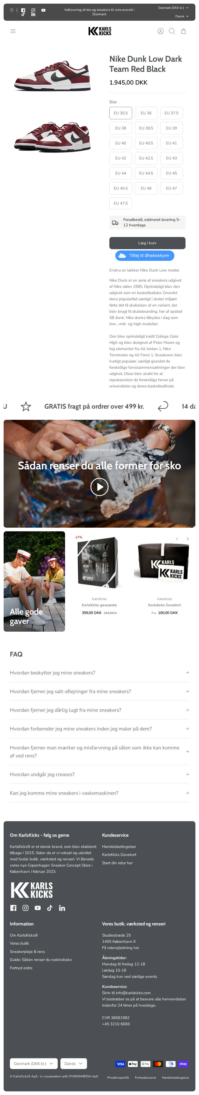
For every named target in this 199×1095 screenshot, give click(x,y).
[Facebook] (13, 908)
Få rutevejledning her (120, 947)
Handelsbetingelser (119, 846)
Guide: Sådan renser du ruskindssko (41, 959)
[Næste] (140, 12)
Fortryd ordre (21, 968)
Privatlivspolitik (118, 1078)
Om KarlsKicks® (24, 935)
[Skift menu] (15, 31)
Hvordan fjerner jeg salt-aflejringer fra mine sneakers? (70, 691)
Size (113, 101)
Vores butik (19, 943)
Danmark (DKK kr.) (171, 8)
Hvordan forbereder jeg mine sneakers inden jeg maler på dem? (81, 728)
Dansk (179, 16)
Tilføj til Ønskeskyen (149, 255)
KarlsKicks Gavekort (119, 854)
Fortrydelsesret (145, 1078)
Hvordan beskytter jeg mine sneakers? (52, 672)
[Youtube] (43, 10)
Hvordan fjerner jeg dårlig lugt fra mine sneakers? (65, 710)
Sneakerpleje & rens (27, 951)
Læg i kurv (147, 243)
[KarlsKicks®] (99, 31)
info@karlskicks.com (133, 992)
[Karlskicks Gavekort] (164, 562)
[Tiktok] (23, 14)
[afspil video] (99, 488)
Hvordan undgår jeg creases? (42, 774)
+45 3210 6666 (116, 1024)
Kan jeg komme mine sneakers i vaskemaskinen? (64, 793)
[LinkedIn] (33, 14)
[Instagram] (25, 908)
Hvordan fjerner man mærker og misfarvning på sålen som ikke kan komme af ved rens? (94, 751)
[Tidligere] (58, 12)
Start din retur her (117, 863)
